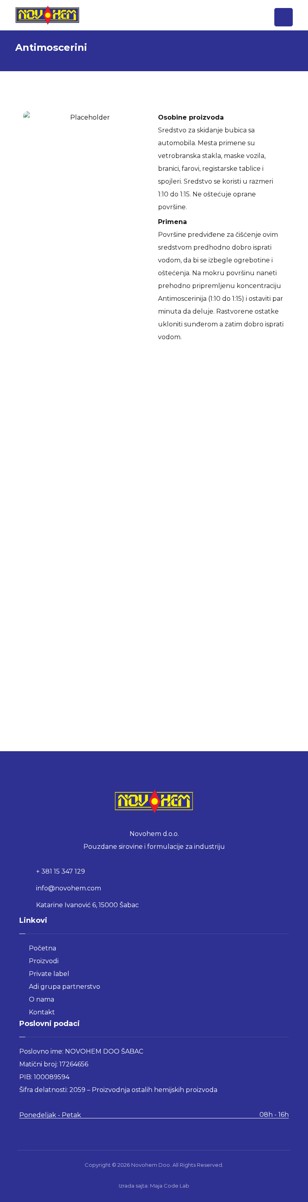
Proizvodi (44, 961)
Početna (42, 948)
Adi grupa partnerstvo (64, 986)
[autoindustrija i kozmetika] (47, 15)
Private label (49, 974)
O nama (41, 999)
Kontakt (42, 1012)
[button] (283, 17)
